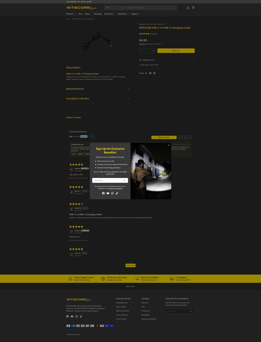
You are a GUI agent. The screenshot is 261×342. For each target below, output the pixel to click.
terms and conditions (115, 188)
